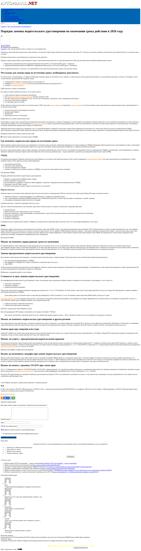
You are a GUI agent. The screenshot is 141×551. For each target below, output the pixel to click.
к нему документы (77, 105)
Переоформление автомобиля (14, 20)
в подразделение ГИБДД (94, 159)
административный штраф (9, 346)
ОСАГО (7, 14)
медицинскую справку (19, 83)
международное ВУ (37, 123)
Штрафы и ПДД (10, 13)
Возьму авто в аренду (14, 451)
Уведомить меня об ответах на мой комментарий (19, 430)
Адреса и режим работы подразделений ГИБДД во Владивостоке (70, 467)
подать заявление (55, 105)
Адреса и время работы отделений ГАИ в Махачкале (58, 468)
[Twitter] (10, 398)
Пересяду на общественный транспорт (19, 447)
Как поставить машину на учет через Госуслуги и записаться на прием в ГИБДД (85, 470)
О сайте (91, 546)
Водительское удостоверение (14, 9)
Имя (2, 422)
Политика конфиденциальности (76, 546)
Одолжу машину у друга (15, 453)
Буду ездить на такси (14, 449)
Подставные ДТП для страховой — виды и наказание (59, 463)
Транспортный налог (11, 16)
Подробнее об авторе (8, 394)
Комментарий (6, 419)
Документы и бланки (12, 18)
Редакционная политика (57, 546)
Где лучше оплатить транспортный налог (46, 465)
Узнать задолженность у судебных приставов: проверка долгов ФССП (75, 472)
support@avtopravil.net (81, 547)
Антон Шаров (5, 45)
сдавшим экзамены (17, 85)
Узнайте (3, 49)
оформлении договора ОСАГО (23, 371)
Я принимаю (20, 433)
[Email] (13, 398)
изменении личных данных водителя (19, 97)
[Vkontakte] (5, 398)
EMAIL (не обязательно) (9, 426)
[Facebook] (8, 398)
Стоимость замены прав (8, 298)
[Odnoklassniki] (2, 398)
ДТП (6, 11)
